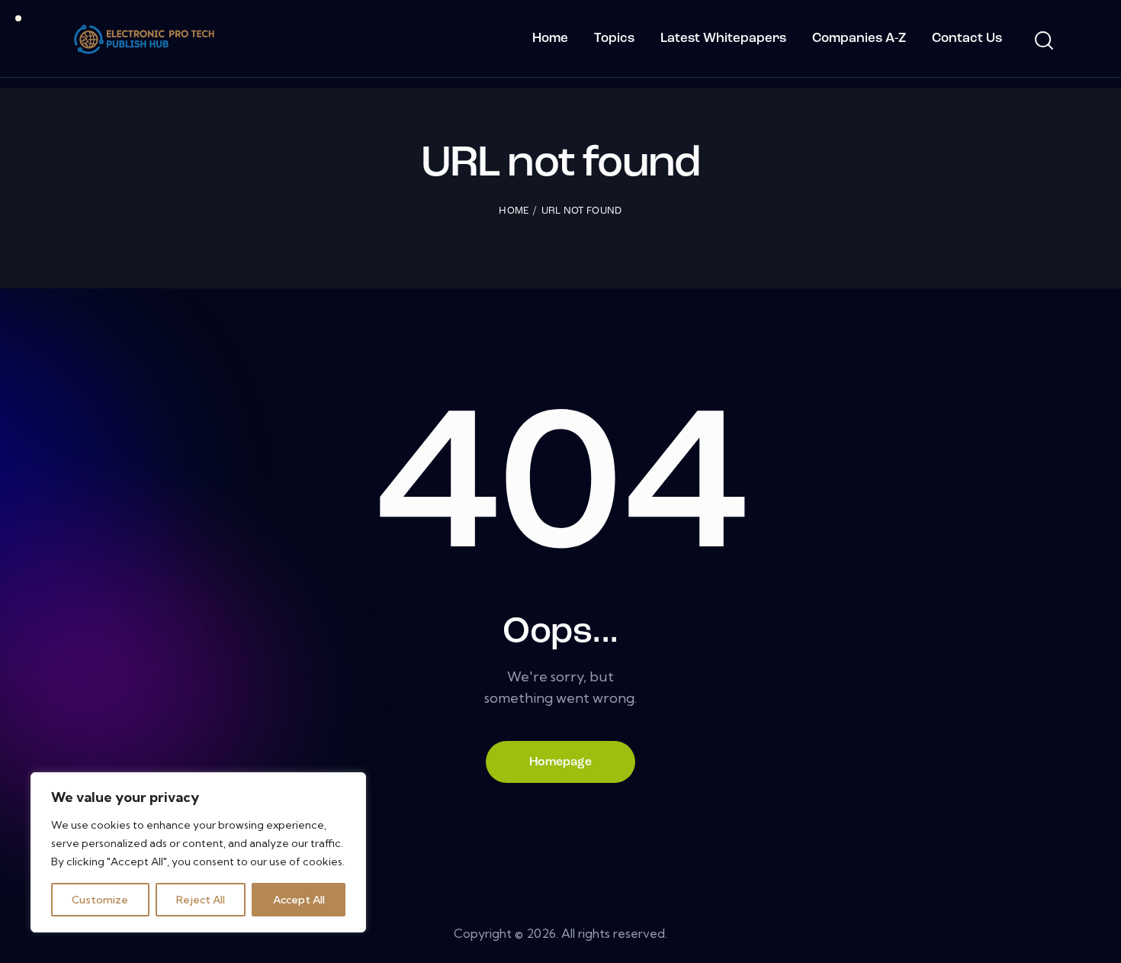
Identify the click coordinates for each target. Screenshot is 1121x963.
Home (513, 211)
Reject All (200, 900)
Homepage (560, 762)
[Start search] (1042, 41)
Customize (100, 900)
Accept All (299, 900)
